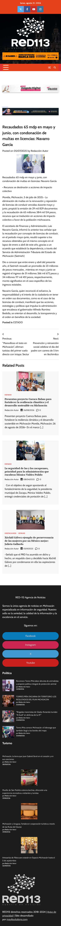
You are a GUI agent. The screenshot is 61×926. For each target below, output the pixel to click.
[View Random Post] (49, 67)
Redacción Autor (39, 150)
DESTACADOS (10, 533)
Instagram (30, 644)
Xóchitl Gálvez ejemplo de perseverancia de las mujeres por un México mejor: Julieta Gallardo (29, 541)
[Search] (54, 67)
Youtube (30, 662)
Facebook (30, 635)
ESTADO (18, 322)
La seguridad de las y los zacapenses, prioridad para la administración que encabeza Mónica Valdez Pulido (27, 471)
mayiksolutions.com (17, 919)
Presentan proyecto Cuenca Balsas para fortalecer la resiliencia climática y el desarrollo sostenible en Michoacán (28, 402)
